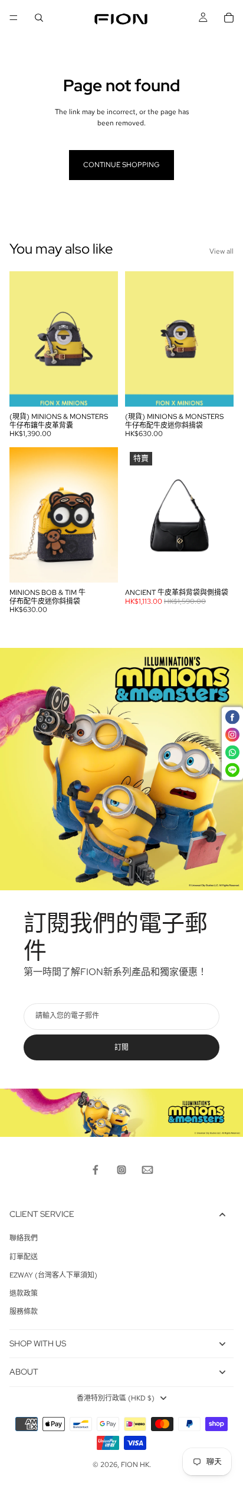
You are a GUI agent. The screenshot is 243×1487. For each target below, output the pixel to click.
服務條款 (23, 1311)
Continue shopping (121, 164)
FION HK (135, 1464)
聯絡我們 (23, 1238)
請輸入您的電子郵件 (67, 1016)
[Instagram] (121, 1170)
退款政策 (23, 1293)
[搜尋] (39, 18)
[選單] (13, 17)
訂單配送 (23, 1257)
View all (221, 251)
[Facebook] (96, 1170)
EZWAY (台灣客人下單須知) (53, 1275)
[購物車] (229, 18)
